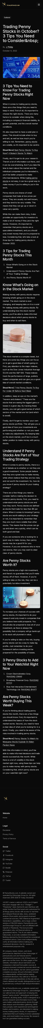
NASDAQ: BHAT (29, 689)
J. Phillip (9, 47)
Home (5, 818)
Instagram (9, 859)
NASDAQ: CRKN (14, 676)
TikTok (8, 876)
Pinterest (9, 872)
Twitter (8, 851)
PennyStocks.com (11, 893)
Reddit (8, 868)
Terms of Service (9, 838)
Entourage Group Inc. (21, 895)
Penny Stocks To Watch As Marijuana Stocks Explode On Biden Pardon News (20, 741)
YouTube (9, 864)
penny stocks (31, 142)
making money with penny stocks (20, 307)
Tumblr (8, 880)
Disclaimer (6, 830)
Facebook (9, 855)
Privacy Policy (8, 834)
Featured (7, 17)
